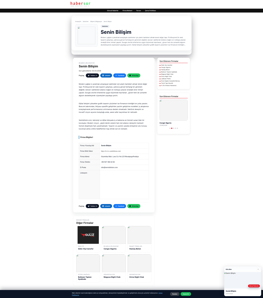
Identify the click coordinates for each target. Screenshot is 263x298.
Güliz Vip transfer (166, 65)
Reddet (174, 294)
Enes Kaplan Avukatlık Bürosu (170, 81)
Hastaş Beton (165, 69)
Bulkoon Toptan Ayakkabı (169, 72)
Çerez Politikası (150, 10)
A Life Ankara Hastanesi (168, 85)
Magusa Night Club (167, 74)
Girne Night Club (166, 76)
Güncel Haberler (112, 10)
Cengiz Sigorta (165, 67)
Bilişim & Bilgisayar (96, 21)
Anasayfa (78, 21)
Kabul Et (186, 294)
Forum (138, 10)
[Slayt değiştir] (170, 128)
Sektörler (86, 21)
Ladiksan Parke (166, 78)
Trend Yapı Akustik (167, 83)
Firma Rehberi (127, 10)
